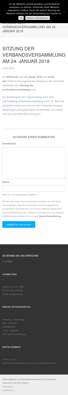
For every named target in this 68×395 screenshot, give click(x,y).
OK (21, 18)
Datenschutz (8, 390)
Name (5, 181)
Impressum (7, 386)
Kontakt (8, 261)
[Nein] (64, 11)
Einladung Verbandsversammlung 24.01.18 (30, 101)
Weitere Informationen (38, 18)
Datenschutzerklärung (50, 216)
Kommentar (9, 143)
